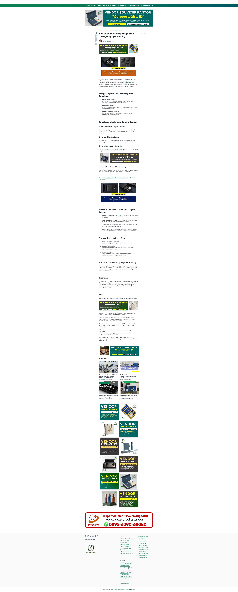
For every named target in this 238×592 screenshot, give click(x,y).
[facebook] (96, 36)
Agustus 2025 (143, 557)
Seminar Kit (123, 572)
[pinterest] (96, 44)
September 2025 (144, 555)
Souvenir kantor (128, 563)
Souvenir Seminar (124, 567)
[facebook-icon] (85, 536)
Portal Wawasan (125, 540)
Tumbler (120, 215)
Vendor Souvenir (124, 576)
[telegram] (96, 41)
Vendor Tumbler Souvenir (127, 553)
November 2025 (144, 551)
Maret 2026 (143, 545)
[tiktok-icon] (95, 536)
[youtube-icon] (90, 536)
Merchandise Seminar (125, 583)
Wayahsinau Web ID (126, 544)
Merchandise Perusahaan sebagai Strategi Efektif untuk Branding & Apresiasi (128, 376)
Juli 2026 (142, 538)
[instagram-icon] (88, 536)
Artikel (122, 563)
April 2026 (142, 543)
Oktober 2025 (143, 553)
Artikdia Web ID (125, 542)
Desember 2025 (143, 549)
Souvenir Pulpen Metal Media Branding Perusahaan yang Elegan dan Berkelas (108, 396)
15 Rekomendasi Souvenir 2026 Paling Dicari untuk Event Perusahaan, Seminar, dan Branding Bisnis (108, 376)
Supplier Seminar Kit (126, 551)
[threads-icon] (93, 536)
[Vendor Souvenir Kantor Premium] (119, 429)
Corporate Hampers (125, 578)
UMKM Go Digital (125, 546)
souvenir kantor (127, 82)
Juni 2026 (142, 540)
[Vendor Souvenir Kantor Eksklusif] (119, 412)
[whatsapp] (96, 38)
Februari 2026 (143, 547)
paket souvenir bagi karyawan (114, 149)
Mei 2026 (142, 542)
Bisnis (130, 576)
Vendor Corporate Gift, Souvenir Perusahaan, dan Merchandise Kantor (121, 589)
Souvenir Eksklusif (124, 574)
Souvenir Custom (124, 581)
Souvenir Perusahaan (125, 565)
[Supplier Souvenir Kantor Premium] (119, 464)
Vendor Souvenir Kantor (127, 538)
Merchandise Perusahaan (126, 569)
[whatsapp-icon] (97, 536)
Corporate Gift (129, 572)
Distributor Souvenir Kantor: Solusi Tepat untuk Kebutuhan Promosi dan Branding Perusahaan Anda (128, 397)
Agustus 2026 (143, 536)
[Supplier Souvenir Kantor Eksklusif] (119, 446)
